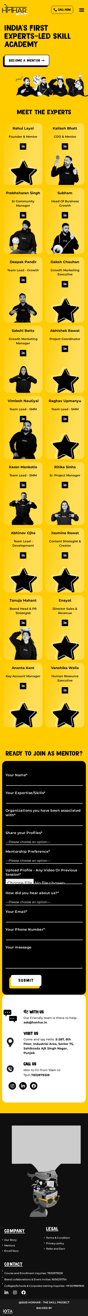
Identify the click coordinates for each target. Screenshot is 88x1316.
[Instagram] (12, 1086)
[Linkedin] (23, 146)
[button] (82, 10)
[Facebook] (33, 1086)
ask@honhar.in (35, 1022)
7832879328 (40, 1075)
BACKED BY (44, 1308)
